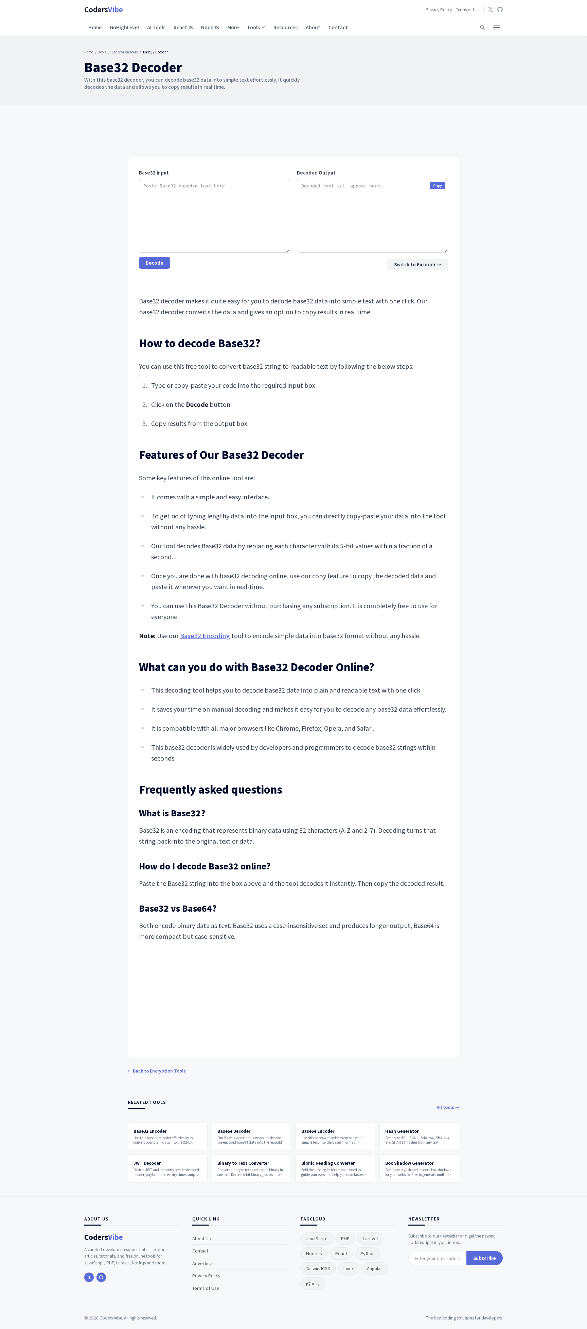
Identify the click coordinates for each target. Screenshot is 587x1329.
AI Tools (156, 27)
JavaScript (317, 1238)
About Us (201, 1238)
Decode (154, 263)
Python (367, 1253)
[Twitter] (490, 9)
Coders (103, 9)
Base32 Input (154, 172)
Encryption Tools (125, 51)
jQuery (313, 1283)
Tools (253, 27)
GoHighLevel (124, 27)
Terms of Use (467, 9)
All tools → (448, 1107)
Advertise (202, 1263)
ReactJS (183, 27)
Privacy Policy (439, 9)
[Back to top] (569, 1315)
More (233, 27)
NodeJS (210, 27)
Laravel (370, 1238)
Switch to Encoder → (417, 264)
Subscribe (484, 1258)
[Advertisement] (293, 133)
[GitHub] (500, 9)
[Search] (482, 27)
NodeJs (314, 1253)
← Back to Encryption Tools (157, 1071)
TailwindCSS (318, 1268)
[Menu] (497, 27)
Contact (338, 27)
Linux (348, 1268)
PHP (345, 1238)
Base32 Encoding (205, 635)
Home (95, 27)
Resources (285, 27)
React (341, 1253)
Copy (437, 185)
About (313, 27)
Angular (374, 1268)
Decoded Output (316, 172)
